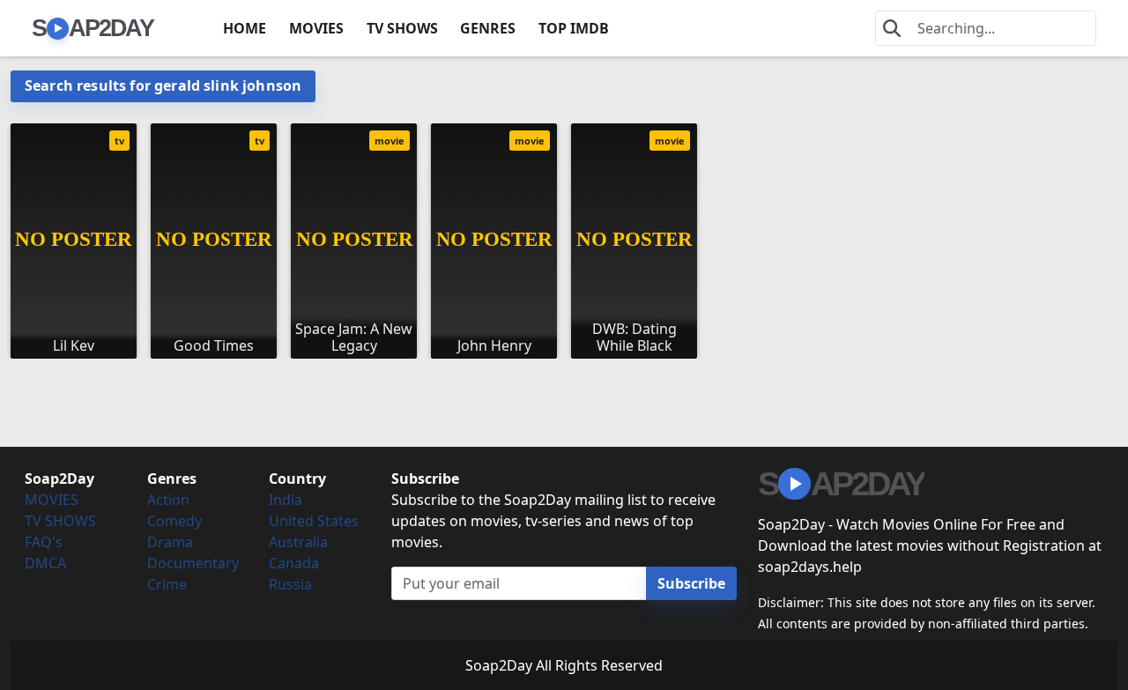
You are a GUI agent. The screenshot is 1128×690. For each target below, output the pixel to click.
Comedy (174, 520)
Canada (294, 563)
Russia (290, 584)
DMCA (45, 563)
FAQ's (44, 542)
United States (314, 520)
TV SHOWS (402, 28)
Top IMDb (573, 28)
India (285, 499)
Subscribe (691, 583)
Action (168, 499)
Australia (298, 542)
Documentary (193, 563)
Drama (170, 542)
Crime (167, 584)
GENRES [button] (488, 28)
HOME (244, 28)
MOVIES (316, 28)
